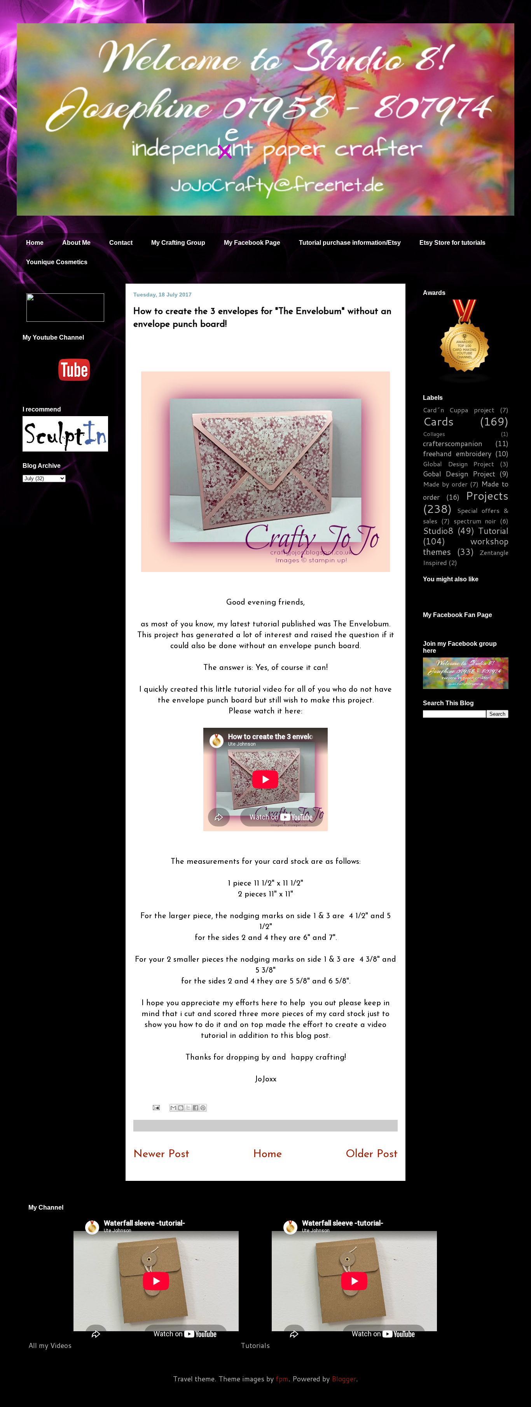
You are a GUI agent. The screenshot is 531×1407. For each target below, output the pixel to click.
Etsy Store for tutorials (452, 242)
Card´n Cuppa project (458, 409)
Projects (487, 495)
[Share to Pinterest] (203, 1108)
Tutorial (493, 531)
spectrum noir (475, 520)
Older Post (372, 1154)
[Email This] (173, 1108)
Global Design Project (458, 463)
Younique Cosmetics (56, 262)
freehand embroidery (457, 453)
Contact (121, 242)
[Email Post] (155, 1107)
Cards (438, 421)
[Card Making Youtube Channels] (465, 381)
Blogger (344, 1379)
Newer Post (161, 1154)
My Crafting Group (178, 242)
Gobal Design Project (459, 474)
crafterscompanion (452, 443)
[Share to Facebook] (195, 1108)
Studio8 (438, 531)
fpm (282, 1379)
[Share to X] (188, 1108)
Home (35, 242)
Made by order (445, 483)
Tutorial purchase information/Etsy (350, 242)
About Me (76, 242)
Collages (434, 434)
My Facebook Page (252, 242)
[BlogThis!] (181, 1108)
